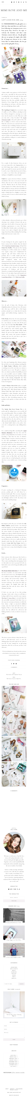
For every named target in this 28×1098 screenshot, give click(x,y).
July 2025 (14, 1066)
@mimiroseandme (20, 1072)
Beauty (14, 970)
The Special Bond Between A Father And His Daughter (14, 922)
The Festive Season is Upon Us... (14, 678)
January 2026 (13, 1060)
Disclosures (19, 1088)
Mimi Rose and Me (14, 10)
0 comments (14, 667)
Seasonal (17, 660)
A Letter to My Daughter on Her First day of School (14, 957)
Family (14, 976)
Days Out (14, 973)
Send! (14, 1039)
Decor (14, 975)
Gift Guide (12, 660)
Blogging (14, 972)
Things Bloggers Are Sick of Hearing (14, 940)
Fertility (14, 978)
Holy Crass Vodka (20, 277)
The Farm (4, 598)
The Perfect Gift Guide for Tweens (14, 674)
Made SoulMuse (14, 1095)
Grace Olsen (12, 598)
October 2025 (14, 1064)
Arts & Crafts (14, 968)
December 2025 (13, 1061)
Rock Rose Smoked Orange (12, 246)
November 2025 (14, 1063)
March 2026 (14, 1056)
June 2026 (14, 1055)
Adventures (14, 967)
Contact (12, 1088)
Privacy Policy (14, 1089)
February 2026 (13, 1058)
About (7, 1088)
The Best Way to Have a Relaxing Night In (14, 1015)
